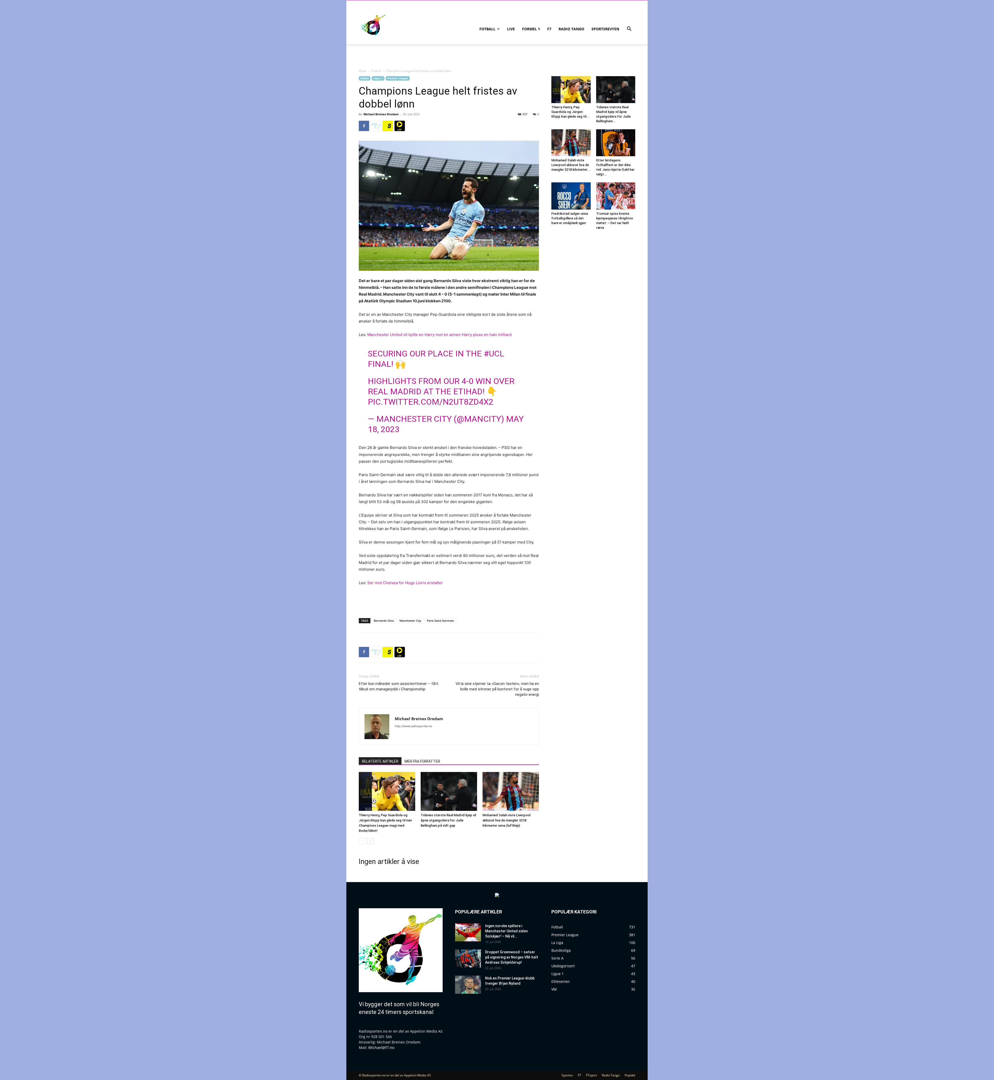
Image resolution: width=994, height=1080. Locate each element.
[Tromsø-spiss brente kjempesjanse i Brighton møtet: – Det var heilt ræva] (615, 195)
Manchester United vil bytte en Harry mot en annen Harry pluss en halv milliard (439, 334)
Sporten (567, 1075)
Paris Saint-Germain (440, 621)
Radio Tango (571, 28)
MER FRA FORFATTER (422, 761)
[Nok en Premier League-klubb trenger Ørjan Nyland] (468, 985)
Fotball (487, 28)
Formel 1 (531, 28)
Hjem (363, 71)
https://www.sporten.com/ (388, 126)
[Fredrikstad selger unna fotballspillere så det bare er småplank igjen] (571, 195)
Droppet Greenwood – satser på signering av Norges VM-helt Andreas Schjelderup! (511, 957)
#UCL (494, 354)
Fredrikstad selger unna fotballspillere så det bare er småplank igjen (569, 218)
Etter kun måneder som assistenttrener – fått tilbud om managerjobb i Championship (398, 686)
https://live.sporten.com (399, 126)
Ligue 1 (378, 78)
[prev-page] (362, 841)
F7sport (591, 1075)
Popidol (630, 1075)
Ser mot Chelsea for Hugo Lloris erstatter (405, 582)
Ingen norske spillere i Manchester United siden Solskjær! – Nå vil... (506, 931)
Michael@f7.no (381, 1047)
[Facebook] (364, 126)
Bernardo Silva (384, 621)
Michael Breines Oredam (381, 114)
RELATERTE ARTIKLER (380, 761)
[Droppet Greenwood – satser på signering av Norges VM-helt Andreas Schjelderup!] (468, 958)
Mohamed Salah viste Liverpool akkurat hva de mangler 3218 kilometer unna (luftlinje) (506, 820)
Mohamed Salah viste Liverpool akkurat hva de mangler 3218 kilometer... (570, 164)
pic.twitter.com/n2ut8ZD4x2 (430, 402)
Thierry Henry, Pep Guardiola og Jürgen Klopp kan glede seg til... (570, 111)
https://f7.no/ (376, 126)
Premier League (397, 78)
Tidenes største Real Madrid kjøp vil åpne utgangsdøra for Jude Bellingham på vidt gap (448, 820)
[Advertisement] (448, 601)
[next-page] (370, 841)
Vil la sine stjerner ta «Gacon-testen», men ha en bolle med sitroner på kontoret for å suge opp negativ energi (497, 689)
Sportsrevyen (605, 28)
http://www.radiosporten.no (413, 726)
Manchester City (410, 621)
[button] (629, 29)
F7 (549, 28)
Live (511, 28)
